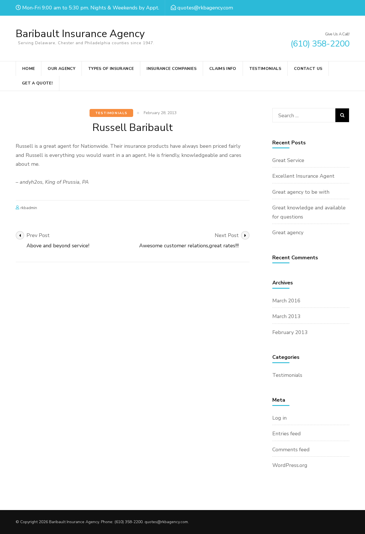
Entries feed (286, 433)
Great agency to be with (300, 192)
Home (28, 68)
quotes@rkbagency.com (166, 522)
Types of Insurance (111, 68)
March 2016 (286, 300)
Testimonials (265, 68)
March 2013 (286, 316)
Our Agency (61, 68)
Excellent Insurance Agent (303, 176)
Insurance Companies (171, 68)
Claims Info (222, 68)
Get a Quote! (37, 83)
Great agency (287, 232)
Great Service (288, 160)
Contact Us (308, 68)
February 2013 (290, 332)
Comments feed (291, 449)
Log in (279, 417)
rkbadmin (29, 208)
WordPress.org (289, 465)
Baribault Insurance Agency (80, 34)
